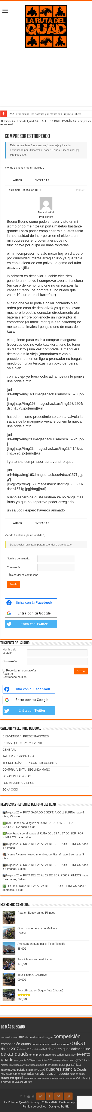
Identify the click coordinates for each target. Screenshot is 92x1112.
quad (41, 1069)
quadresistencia (61, 1069)
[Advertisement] (46, 80)
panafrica (73, 1064)
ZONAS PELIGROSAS (17, 776)
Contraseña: (14, 567)
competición (66, 1036)
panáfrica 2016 (8, 1070)
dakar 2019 (26, 1049)
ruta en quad (19, 1074)
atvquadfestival (34, 1037)
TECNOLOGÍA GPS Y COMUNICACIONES (30, 763)
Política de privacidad (72, 1102)
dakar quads (14, 1054)
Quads (82, 1069)
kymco (79, 1060)
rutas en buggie (57, 1073)
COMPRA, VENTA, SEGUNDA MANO (26, 769)
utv (83, 1078)
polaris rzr (31, 1070)
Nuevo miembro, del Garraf (44, 854)
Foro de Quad (25, 121)
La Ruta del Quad (15, 1102)
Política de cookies (34, 1106)
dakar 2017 (10, 1049)
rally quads (6, 1074)
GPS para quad (55, 1060)
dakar (78, 1042)
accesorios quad (9, 1037)
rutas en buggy (77, 1074)
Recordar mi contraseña (24, 575)
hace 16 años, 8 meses (57, 150)
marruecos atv (17, 1065)
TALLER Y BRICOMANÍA (56, 121)
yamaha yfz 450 (23, 1082)
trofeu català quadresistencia (57, 1078)
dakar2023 (40, 1049)
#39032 (80, 189)
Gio (67, 1106)
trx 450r (77, 1078)
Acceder (13, 584)
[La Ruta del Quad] (46, 25)
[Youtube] (28, 1096)
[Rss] (21, 1096)
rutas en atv (36, 1073)
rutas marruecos (32, 1078)
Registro (8, 673)
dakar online (80, 1049)
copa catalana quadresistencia (50, 1044)
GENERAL (9, 749)
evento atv (70, 1055)
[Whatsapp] (40, 1096)
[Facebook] (25, 1096)
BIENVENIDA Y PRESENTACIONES (26, 736)
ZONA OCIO (10, 789)
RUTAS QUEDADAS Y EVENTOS (24, 743)
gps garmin (20, 1060)
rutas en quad (12, 1078)
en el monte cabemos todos (46, 1054)
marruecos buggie (34, 1065)
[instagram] (33, 1096)
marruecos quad (55, 1064)
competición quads (16, 1044)
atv (21, 1037)
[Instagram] (68, 1096)
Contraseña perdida (15, 677)
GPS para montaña (37, 1060)
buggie (49, 1037)
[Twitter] (58, 1096)
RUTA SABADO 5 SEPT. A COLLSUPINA (49, 812)
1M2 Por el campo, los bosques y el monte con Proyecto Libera (44, 113)
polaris (21, 1069)
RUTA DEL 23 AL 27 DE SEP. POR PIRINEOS (52, 844)
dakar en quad (59, 1049)
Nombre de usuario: (18, 558)
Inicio (6, 121)
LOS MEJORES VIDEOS (18, 783)
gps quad (69, 1060)
